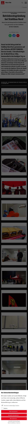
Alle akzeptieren (13, 411)
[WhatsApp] (10, 35)
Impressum (18, 422)
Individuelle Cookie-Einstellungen (14, 421)
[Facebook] (14, 35)
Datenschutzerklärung (11, 422)
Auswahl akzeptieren (13, 415)
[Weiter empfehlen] (17, 35)
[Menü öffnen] (26, 3)
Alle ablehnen (13, 418)
